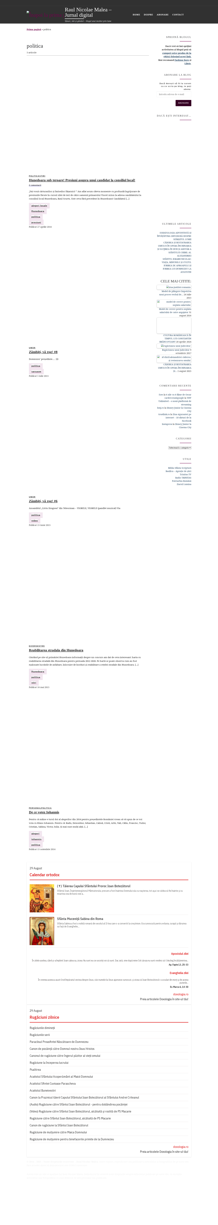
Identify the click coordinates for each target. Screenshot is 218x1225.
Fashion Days (182, 60)
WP (44, 1217)
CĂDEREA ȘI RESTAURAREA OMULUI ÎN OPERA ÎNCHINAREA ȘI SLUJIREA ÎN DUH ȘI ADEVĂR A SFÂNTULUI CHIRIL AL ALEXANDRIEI (174, 249)
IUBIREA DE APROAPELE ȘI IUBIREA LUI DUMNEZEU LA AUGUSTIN (177, 268)
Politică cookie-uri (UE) (39, 1200)
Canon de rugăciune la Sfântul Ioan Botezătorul (59, 1125)
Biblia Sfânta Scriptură (179, 467)
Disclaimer (32, 1187)
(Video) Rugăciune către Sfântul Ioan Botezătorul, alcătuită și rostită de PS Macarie (80, 1111)
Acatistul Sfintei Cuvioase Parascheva (53, 1083)
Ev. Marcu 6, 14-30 (179, 986)
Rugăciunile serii (40, 1035)
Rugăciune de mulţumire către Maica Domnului (58, 1132)
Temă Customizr (69, 1217)
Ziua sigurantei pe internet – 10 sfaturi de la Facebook (178, 417)
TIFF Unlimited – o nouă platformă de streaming (175, 401)
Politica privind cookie (39, 1194)
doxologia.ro (180, 994)
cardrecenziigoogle (174, 397)
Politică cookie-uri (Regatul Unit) (44, 1204)
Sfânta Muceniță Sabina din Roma (80, 919)
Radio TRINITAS (183, 477)
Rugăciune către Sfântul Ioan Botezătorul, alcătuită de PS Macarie (70, 1118)
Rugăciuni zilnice (44, 1017)
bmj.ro (160, 407)
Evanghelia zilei (179, 973)
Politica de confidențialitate (41, 1190)
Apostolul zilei (179, 954)
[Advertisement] (174, 169)
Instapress (167, 424)
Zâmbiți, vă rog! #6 (43, 501)
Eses (161, 394)
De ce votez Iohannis (44, 812)
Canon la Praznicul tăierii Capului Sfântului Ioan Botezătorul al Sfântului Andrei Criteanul (84, 1097)
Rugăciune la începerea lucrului (49, 1063)
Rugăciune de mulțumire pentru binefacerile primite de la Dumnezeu (72, 1139)
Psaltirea (35, 1070)
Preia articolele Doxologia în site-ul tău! (164, 999)
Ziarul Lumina (184, 484)
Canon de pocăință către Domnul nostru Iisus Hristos (62, 1049)
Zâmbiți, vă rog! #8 (43, 352)
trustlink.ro (164, 414)
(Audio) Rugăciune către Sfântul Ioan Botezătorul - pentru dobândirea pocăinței (78, 1104)
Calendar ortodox (44, 874)
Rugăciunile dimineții (42, 1028)
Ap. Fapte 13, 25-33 (178, 964)
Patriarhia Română (181, 481)
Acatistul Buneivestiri (43, 1090)
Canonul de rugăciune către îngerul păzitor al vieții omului (65, 1056)
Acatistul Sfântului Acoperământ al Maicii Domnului (61, 1077)
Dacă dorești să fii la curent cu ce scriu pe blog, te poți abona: (175, 86)
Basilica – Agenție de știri (178, 471)
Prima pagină (34, 29)
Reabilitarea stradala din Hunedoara (56, 650)
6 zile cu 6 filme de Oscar (178, 394)
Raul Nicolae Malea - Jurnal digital (53, 1210)
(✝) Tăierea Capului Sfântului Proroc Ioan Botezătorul (93, 886)
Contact (31, 1197)
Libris (187, 63)
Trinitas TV (185, 474)
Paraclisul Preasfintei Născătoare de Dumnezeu (59, 1042)
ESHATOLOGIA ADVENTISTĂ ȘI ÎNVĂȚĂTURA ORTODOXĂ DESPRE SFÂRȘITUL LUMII (174, 236)
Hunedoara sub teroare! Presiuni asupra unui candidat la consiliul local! (82, 180)
